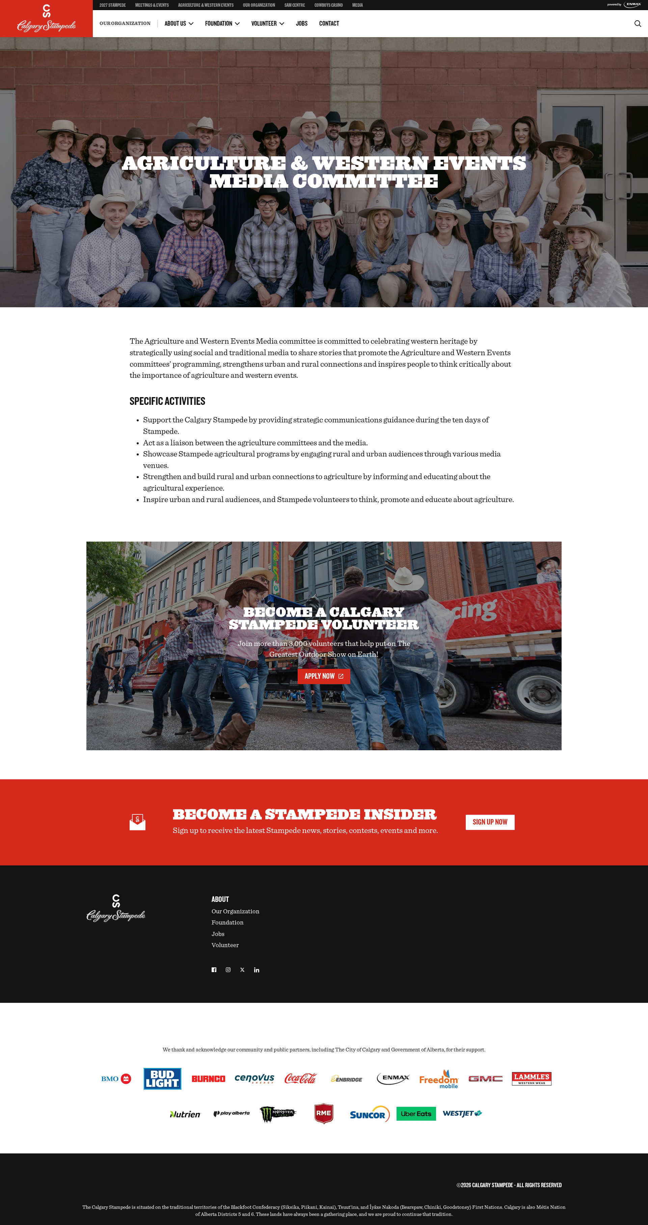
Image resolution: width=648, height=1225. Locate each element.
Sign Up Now (490, 822)
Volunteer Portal (333, 17)
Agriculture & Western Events (206, 5)
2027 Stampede (113, 5)
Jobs (301, 23)
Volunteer (264, 23)
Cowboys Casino (329, 5)
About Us (175, 23)
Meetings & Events (152, 5)
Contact (329, 23)
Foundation (218, 23)
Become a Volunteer (119, 17)
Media (357, 5)
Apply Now (320, 676)
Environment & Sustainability (130, 18)
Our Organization (259, 5)
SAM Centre (295, 5)
